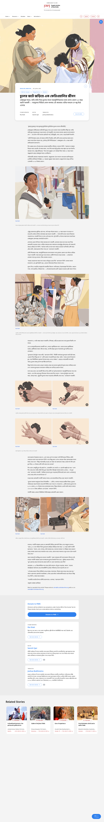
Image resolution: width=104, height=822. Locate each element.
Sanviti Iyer (35, 115)
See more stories (34, 637)
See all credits (78, 114)
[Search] (81, 16)
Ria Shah (22, 115)
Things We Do (36, 92)
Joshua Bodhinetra (48, 115)
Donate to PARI (51, 614)
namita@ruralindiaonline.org (36, 589)
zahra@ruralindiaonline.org (61, 587)
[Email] (44, 660)
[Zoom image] (101, 22)
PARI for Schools (25, 92)
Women (45, 92)
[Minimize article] (85, 86)
